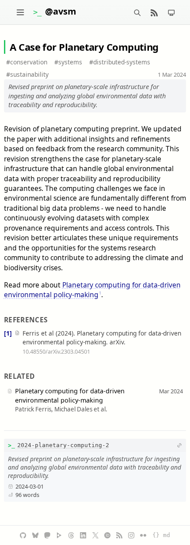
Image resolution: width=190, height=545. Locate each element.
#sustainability (27, 74)
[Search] (137, 12)
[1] (8, 333)
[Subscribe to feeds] (154, 12)
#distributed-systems (119, 62)
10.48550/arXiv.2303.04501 (56, 351)
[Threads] (71, 535)
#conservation (26, 62)
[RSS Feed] (119, 535)
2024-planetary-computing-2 (63, 445)
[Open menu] (20, 12)
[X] (95, 535)
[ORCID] (107, 535)
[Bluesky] (35, 535)
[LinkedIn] (83, 535)
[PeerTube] (59, 535)
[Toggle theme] (172, 12)
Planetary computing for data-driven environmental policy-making (92, 289)
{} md (161, 535)
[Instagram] (131, 535)
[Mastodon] (47, 535)
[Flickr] (143, 535)
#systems (68, 62)
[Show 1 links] (179, 445)
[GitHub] (23, 535)
